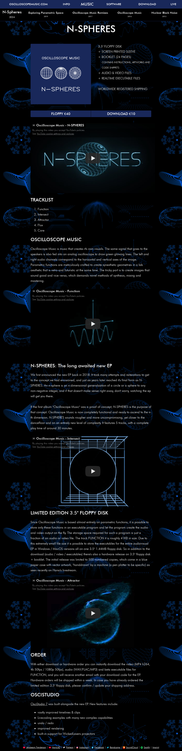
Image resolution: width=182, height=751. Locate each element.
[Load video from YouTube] (93, 158)
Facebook (99, 747)
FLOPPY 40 (60, 114)
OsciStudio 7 (39, 704)
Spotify (147, 747)
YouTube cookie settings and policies (55, 133)
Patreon (69, 747)
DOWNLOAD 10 (121, 114)
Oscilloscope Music (129, 14)
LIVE (173, 4)
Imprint (155, 747)
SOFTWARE (113, 4)
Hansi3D (56, 747)
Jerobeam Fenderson (36, 747)
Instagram (84, 747)
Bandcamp (115, 747)
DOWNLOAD (147, 4)
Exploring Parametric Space (45, 14)
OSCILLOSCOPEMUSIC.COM (28, 4)
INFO (66, 4)
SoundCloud (132, 747)
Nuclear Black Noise (164, 14)
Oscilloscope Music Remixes (90, 14)
